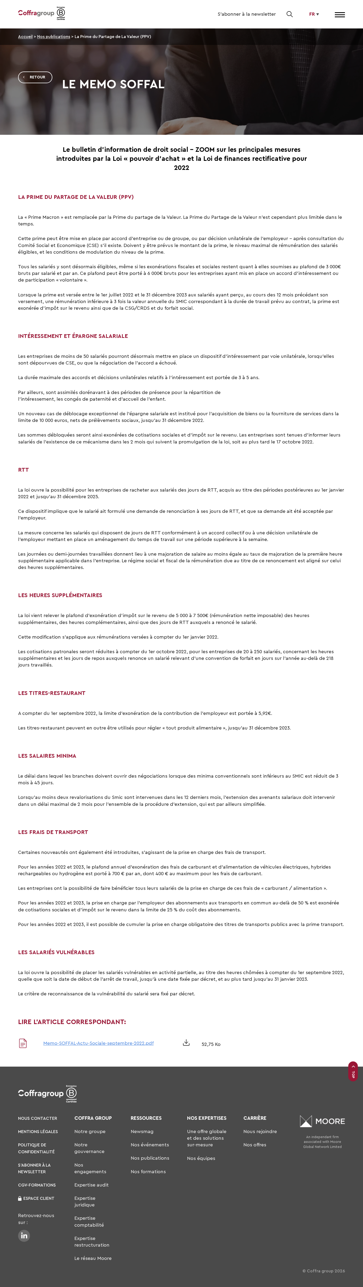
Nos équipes (201, 1158)
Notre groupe (89, 1131)
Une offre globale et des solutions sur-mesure (206, 1138)
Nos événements (150, 1144)
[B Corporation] (61, 14)
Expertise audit (91, 1185)
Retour (37, 77)
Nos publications (53, 37)
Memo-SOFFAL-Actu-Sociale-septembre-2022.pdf (98, 1043)
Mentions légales (38, 1132)
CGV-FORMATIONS (37, 1185)
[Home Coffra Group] (36, 14)
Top (353, 1074)
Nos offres (254, 1144)
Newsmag (142, 1131)
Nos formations (148, 1171)
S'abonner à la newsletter (247, 14)
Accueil (25, 37)
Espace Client (38, 1198)
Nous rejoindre (260, 1131)
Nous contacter (37, 1118)
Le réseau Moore (93, 1258)
